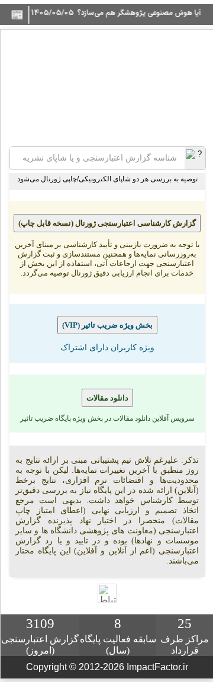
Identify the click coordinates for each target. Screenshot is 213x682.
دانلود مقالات (107, 397)
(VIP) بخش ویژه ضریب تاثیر (107, 325)
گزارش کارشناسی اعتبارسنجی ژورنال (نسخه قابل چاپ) (107, 223)
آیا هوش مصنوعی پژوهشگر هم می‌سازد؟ (148, 13)
